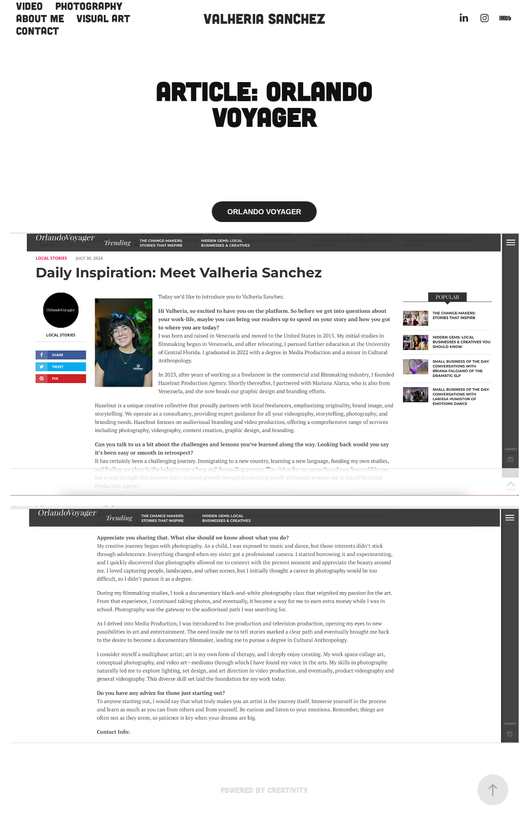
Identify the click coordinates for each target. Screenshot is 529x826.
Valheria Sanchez (264, 18)
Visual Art (103, 18)
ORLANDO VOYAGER (264, 212)
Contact (37, 30)
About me (40, 18)
